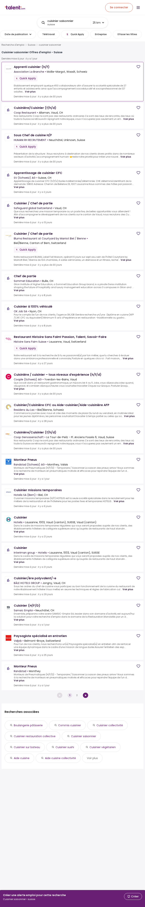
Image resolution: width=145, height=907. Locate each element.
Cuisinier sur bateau (27, 747)
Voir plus (30, 91)
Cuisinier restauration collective (35, 736)
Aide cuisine (21, 758)
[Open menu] (138, 7)
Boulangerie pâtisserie (28, 725)
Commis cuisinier (69, 725)
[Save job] (138, 66)
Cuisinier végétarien (102, 747)
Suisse (31, 45)
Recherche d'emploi (13, 45)
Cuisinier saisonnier (83, 736)
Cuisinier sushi (65, 747)
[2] (85, 695)
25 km (97, 23)
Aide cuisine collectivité (60, 758)
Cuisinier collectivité (109, 725)
